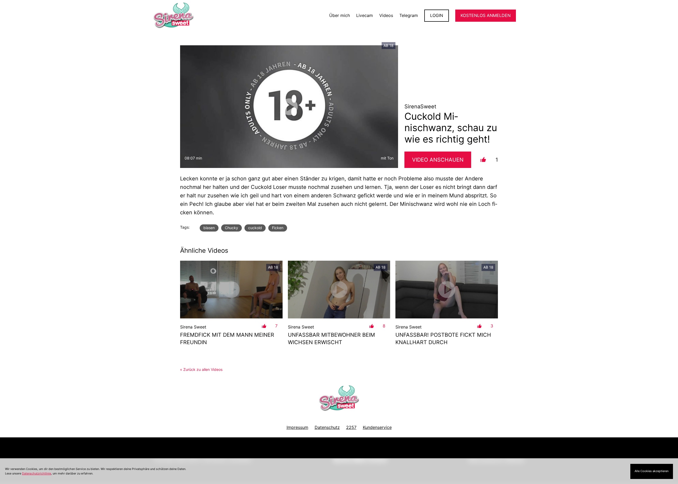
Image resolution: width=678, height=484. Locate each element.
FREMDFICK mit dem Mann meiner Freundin (227, 338)
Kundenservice (377, 427)
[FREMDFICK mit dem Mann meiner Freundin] (231, 289)
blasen (209, 227)
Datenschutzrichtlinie (36, 473)
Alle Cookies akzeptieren (651, 471)
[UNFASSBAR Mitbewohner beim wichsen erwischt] (339, 289)
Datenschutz (327, 427)
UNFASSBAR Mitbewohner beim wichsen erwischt (331, 338)
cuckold (255, 227)
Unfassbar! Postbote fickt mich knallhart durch (443, 338)
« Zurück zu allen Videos (201, 369)
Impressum (297, 427)
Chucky (231, 227)
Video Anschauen (437, 160)
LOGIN (436, 15)
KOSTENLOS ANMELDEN (486, 15)
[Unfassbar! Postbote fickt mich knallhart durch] (446, 289)
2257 (351, 427)
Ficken (277, 227)
